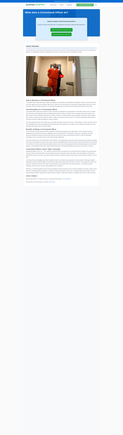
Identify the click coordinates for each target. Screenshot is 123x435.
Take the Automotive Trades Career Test (61, 29)
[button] (57, 4)
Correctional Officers (66, 178)
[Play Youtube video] (61, 76)
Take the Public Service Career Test (61, 34)
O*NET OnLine (52, 181)
